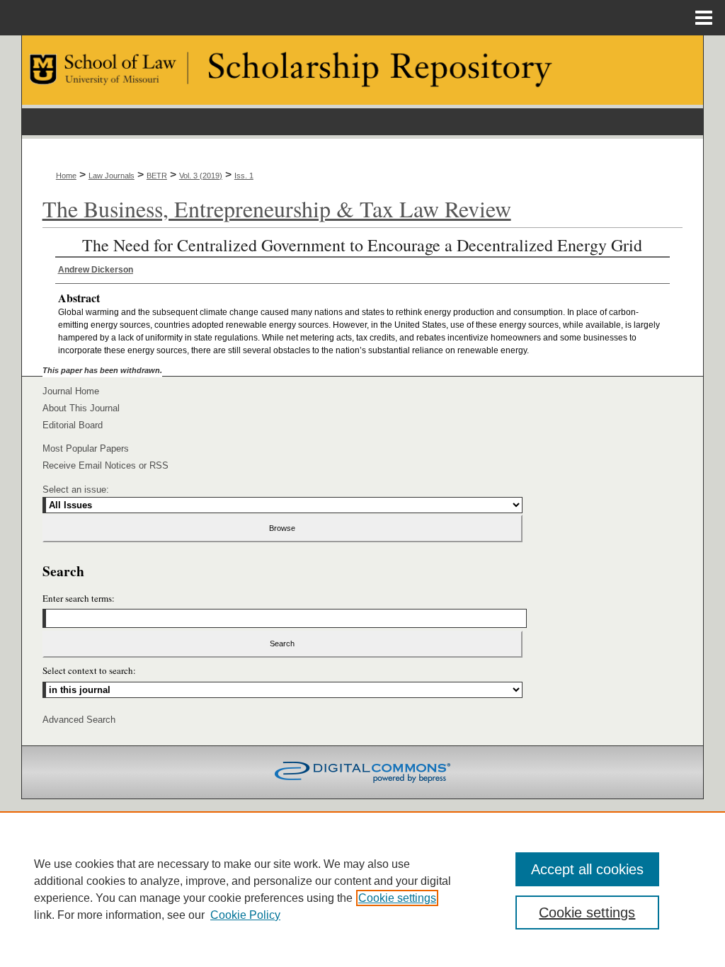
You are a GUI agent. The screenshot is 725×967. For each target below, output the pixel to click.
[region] (362, 889)
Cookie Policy (245, 915)
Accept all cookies (587, 869)
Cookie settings (397, 898)
